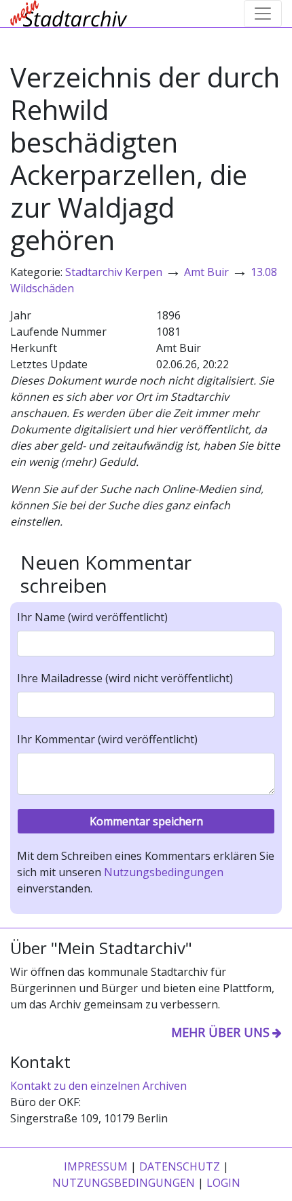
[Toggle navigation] (263, 13)
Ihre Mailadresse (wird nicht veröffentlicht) (125, 678)
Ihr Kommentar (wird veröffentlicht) (107, 739)
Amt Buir (206, 271)
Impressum (96, 1166)
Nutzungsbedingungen (163, 872)
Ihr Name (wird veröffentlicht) (92, 617)
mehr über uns (220, 1032)
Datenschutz (179, 1166)
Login (223, 1182)
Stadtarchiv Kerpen (113, 271)
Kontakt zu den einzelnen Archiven (98, 1085)
